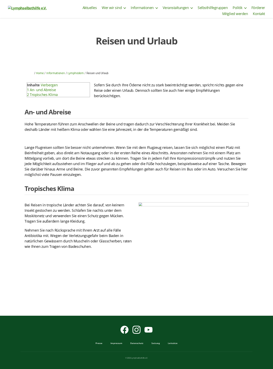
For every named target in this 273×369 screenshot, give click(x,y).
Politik (237, 8)
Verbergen (49, 85)
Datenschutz (136, 343)
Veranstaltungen (176, 8)
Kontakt (259, 14)
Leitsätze (173, 343)
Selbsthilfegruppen (213, 8)
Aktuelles (90, 8)
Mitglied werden (235, 14)
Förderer (258, 8)
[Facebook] (125, 330)
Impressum (117, 343)
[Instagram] (136, 330)
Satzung (155, 343)
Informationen (142, 8)
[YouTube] (148, 330)
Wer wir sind (112, 8)
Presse (99, 343)
